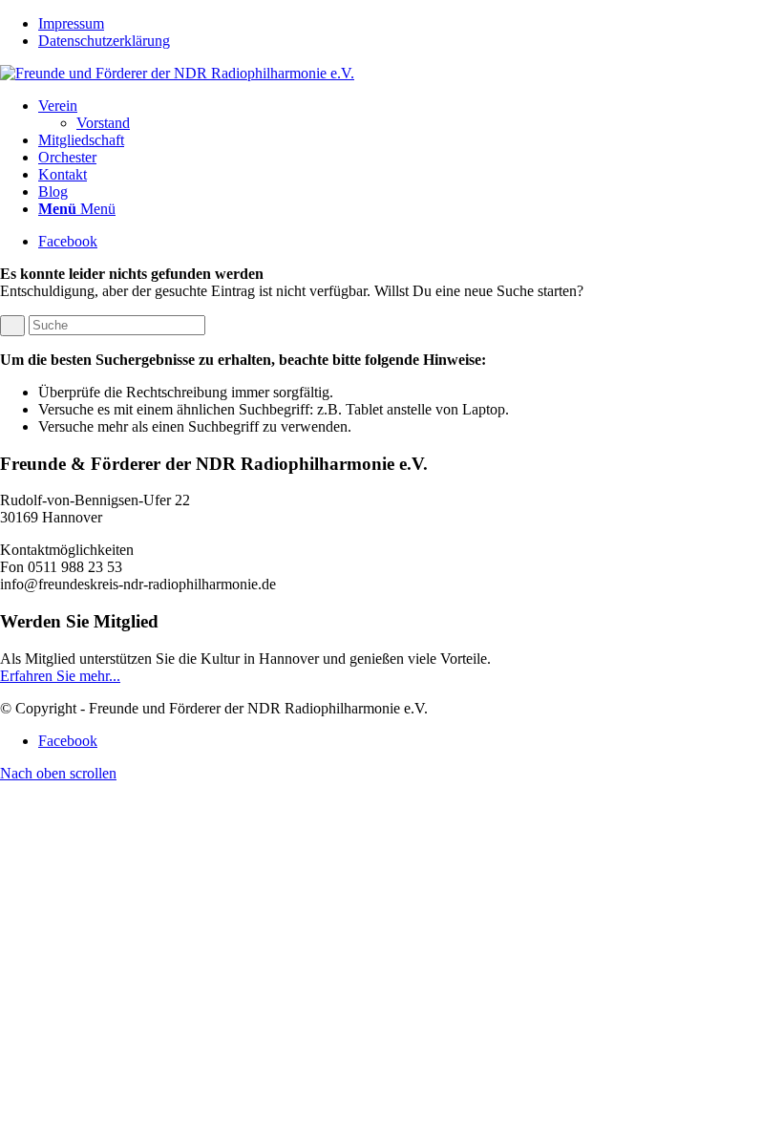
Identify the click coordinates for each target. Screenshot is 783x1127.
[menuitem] (410, 23)
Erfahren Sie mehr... (60, 676)
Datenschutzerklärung (104, 40)
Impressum (71, 23)
